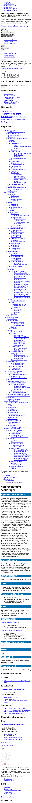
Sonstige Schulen (19, 345)
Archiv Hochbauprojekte (18, 415)
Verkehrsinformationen (18, 301)
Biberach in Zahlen (16, 199)
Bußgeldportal (18, 155)
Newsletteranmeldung (7, 797)
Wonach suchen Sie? (7, 85)
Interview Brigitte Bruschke (22, 294)
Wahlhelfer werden (16, 233)
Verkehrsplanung (13, 412)
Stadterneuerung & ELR (14, 411)
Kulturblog (14, 329)
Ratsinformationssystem (18, 227)
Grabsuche (3, 119)
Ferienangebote (15, 370)
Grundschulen (18, 335)
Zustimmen (4, 31)
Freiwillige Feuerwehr (14, 399)
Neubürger (11, 210)
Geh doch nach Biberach (21, 456)
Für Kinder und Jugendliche (19, 378)
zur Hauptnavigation (10, 5)
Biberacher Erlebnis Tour (21, 450)
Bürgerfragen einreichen (21, 215)
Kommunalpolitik (13, 212)
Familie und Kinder (13, 373)
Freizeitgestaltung (13, 361)
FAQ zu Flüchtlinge (20, 386)
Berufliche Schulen (20, 343)
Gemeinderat (15, 214)
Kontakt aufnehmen (7, 745)
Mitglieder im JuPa (20, 219)
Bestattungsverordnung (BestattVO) (11, 630)
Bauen (12, 122)
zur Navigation (8, 7)
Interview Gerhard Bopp (21, 273)
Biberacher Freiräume (20, 452)
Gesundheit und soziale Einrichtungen (19, 396)
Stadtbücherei (18, 358)
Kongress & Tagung (17, 466)
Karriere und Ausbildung (18, 169)
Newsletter (11, 140)
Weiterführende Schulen (21, 337)
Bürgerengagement (13, 251)
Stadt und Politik (9, 192)
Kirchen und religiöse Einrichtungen (18, 394)
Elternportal (17, 156)
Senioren (10, 379)
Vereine (10, 268)
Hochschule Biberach (20, 348)
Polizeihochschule (19, 350)
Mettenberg (14, 204)
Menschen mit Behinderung (16, 381)
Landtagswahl (15, 245)
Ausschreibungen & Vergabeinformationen (14, 134)
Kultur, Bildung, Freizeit (11, 317)
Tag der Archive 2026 (17, 271)
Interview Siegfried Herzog (22, 274)
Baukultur (10, 406)
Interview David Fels (20, 289)
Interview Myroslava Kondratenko (20, 278)
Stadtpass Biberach (17, 256)
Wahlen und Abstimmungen (16, 228)
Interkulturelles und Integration (17, 383)
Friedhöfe (10, 315)
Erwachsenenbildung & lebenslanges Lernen (18, 352)
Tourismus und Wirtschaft (12, 429)
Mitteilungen (11, 137)
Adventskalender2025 (20, 460)
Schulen (13, 333)
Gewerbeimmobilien (17, 461)
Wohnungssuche (13, 186)
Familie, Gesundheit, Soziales (13, 371)
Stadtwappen (15, 197)
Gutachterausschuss (14, 422)
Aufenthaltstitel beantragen (22, 153)
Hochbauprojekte (13, 414)
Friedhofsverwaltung (12, 689)
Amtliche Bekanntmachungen (16, 132)
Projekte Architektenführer (18, 427)
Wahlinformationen (17, 230)
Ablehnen (3, 29)
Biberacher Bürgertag (17, 255)
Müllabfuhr (10, 119)
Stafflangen (14, 209)
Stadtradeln (17, 310)
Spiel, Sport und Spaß (17, 363)
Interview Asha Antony (21, 284)
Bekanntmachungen (7, 111)
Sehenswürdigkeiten (17, 435)
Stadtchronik (15, 196)
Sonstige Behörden (16, 168)
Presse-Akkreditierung (17, 184)
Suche (16, 145)
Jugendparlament (16, 217)
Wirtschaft (11, 438)
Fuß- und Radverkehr (17, 309)
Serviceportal (5, 122)
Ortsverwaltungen (16, 166)
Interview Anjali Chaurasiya (22, 292)
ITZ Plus (13, 468)
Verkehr (10, 299)
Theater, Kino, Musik (17, 365)
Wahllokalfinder (15, 248)
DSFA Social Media (20, 178)
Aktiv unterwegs (15, 368)
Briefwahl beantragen (17, 232)
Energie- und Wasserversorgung (17, 187)
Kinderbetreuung (16, 376)
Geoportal (10, 424)
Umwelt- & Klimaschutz (14, 420)
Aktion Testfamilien (20, 453)
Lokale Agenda (12, 250)
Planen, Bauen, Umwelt (11, 401)
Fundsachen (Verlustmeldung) (19, 117)
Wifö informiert (18, 447)
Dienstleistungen (16, 143)
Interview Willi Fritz (20, 288)
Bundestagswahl (16, 235)
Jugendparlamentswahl (18, 242)
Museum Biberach (19, 324)
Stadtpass (11, 397)
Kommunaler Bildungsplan (19, 360)
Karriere (16, 119)
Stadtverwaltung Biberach (12, 724)
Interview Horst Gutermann (22, 297)
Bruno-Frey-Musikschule (21, 356)
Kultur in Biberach (13, 320)
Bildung (10, 330)
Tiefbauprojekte (12, 417)
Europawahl (14, 240)
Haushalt (13, 171)
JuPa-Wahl (17, 225)
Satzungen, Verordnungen (18, 158)
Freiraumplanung (13, 419)
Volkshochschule (19, 355)
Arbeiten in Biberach (17, 442)
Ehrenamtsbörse (16, 260)
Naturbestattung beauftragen (13, 482)
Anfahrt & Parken (16, 432)
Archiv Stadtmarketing (21, 458)
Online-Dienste (15, 151)
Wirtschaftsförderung (17, 445)
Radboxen (17, 312)
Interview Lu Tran (19, 276)
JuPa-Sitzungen (19, 220)
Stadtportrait (11, 194)
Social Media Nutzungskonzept (19, 175)
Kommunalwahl (15, 243)
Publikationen (12, 425)
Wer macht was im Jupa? (22, 222)
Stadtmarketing (15, 448)
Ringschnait (14, 206)
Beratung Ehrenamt (17, 266)
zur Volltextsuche (9, 4)
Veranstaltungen (12, 319)
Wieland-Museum (19, 325)
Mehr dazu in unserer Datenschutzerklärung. (14, 26)
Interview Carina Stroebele (22, 296)
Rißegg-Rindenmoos (17, 207)
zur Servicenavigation (10, 9)
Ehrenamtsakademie (17, 261)
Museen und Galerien (17, 322)
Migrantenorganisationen (18, 392)
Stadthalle (14, 327)
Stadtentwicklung (13, 407)
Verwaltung (11, 160)
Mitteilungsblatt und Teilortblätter (18, 138)
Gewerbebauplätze (16, 465)
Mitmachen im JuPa (20, 224)
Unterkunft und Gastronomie (19, 437)
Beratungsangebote (17, 391)
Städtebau (11, 409)
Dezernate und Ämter (17, 165)
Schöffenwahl (15, 247)
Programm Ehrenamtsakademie (20, 264)
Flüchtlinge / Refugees (17, 384)
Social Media (15, 173)
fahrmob (17, 307)
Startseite (7, 476)
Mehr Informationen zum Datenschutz (12, 68)
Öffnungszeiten (15, 161)
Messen (13, 463)
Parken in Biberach (20, 306)
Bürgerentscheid (16, 237)
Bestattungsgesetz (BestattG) (9, 622)
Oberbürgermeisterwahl (18, 238)
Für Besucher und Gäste (15, 430)
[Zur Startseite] (10, 77)
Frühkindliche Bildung (17, 332)
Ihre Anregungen (12, 191)
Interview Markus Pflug (21, 286)
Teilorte (10, 202)
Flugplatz (14, 314)
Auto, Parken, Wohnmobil (18, 304)
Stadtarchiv (11, 269)
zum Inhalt (7, 2)
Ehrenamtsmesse (16, 258)
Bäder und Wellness (17, 366)
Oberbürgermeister (16, 163)
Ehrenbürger (14, 253)
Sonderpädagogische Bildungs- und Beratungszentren (20, 340)
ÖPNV (13, 302)
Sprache (3, 60)
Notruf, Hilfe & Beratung (15, 189)
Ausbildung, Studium (17, 443)
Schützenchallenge (20, 183)
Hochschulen (15, 347)
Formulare (22, 119)
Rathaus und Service (10, 130)
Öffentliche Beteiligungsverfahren (18, 402)
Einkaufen (14, 440)
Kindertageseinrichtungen (18, 374)
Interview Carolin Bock (21, 291)
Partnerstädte (15, 201)
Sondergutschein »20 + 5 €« (22, 455)
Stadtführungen (15, 433)
